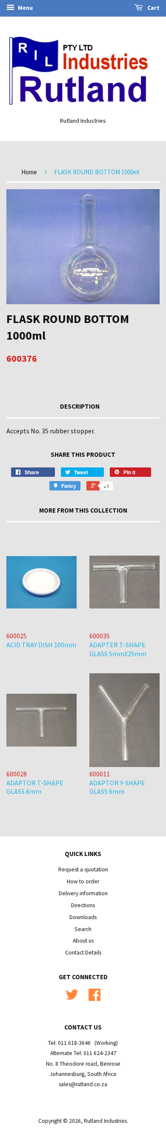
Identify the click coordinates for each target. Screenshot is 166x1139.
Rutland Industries (105, 1121)
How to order (83, 881)
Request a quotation (83, 869)
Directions (83, 905)
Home (29, 172)
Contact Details (83, 952)
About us (83, 940)
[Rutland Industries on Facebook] (94, 997)
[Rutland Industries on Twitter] (72, 997)
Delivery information (83, 893)
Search (83, 929)
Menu (25, 8)
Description (80, 406)
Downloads (83, 917)
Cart (153, 8)
